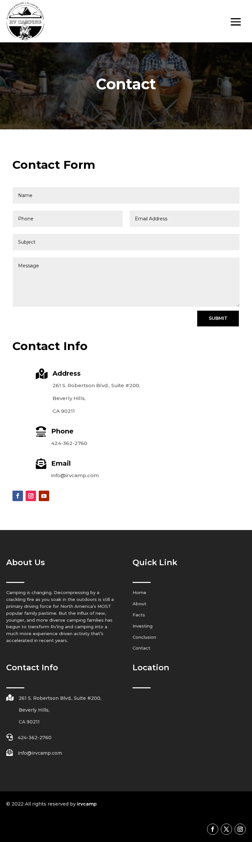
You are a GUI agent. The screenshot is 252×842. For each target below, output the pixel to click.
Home (139, 592)
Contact (141, 648)
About (139, 603)
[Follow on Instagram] (31, 496)
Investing (143, 626)
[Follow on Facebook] (17, 496)
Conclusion (144, 637)
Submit (218, 318)
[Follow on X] (226, 829)
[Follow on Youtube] (44, 496)
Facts (139, 614)
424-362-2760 (69, 443)
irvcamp (87, 804)
